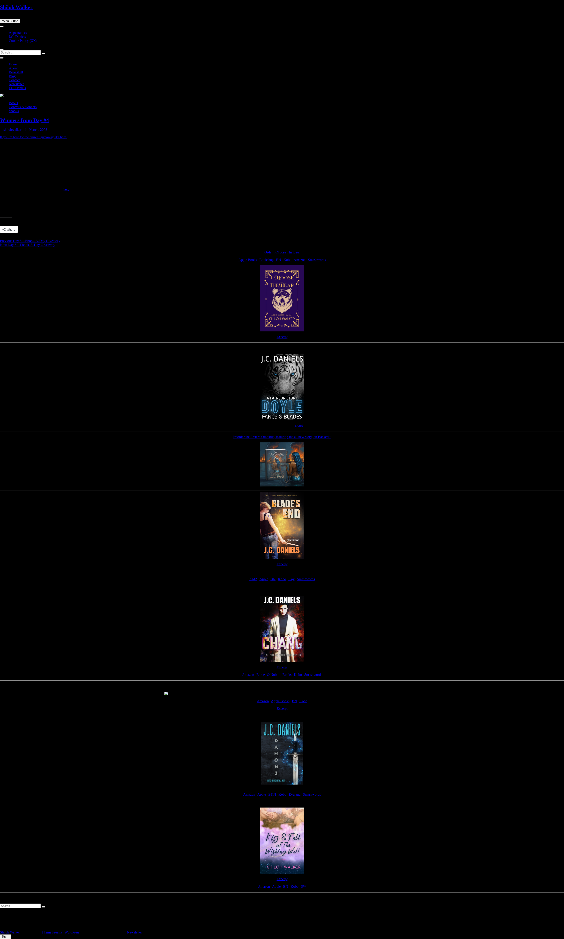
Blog (12, 76)
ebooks (14, 111)
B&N (272, 794)
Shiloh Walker (16, 7)
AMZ (253, 579)
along (299, 425)
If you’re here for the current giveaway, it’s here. (33, 137)
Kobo (287, 260)
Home (13, 64)
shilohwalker (12, 129)
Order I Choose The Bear (282, 252)
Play (291, 579)
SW (303, 886)
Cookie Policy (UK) (23, 41)
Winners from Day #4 (24, 120)
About (13, 68)
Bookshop (266, 260)
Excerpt (282, 337)
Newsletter (16, 84)
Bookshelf (16, 72)
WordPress (72, 932)
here (66, 189)
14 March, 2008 (35, 129)
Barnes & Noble (267, 675)
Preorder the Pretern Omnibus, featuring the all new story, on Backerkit (282, 437)
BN (278, 260)
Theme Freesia (52, 932)
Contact (14, 80)
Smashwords (317, 260)
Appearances (18, 33)
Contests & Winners (23, 107)
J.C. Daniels (17, 37)
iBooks (286, 675)
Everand (295, 794)
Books (13, 103)
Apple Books (247, 260)
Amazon (300, 260)
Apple (264, 579)
